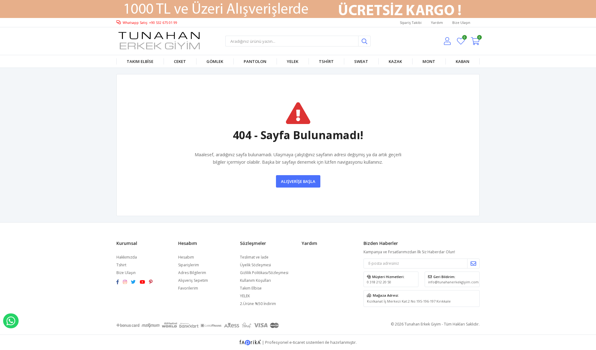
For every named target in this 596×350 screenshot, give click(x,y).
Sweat (361, 61)
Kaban (462, 61)
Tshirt (326, 61)
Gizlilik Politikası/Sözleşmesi (264, 272)
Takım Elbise (140, 61)
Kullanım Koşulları (255, 280)
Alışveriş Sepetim (193, 280)
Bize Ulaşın (461, 22)
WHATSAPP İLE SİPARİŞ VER (11, 320)
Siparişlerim (188, 265)
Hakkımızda (126, 257)
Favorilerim (464, 38)
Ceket (180, 61)
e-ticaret (297, 342)
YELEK (292, 61)
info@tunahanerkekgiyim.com (453, 282)
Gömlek (214, 61)
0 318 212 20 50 (379, 282)
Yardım (437, 22)
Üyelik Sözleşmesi (255, 265)
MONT (428, 61)
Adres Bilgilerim (192, 272)
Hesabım (186, 257)
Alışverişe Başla (298, 181)
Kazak (395, 61)
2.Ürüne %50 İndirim (258, 303)
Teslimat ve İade (254, 257)
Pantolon (255, 61)
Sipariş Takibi (411, 22)
